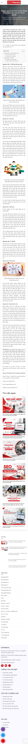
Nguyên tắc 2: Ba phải (11, 54)
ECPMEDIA (5, 648)
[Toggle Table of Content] (22, 51)
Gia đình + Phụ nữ (5, 603)
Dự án (2, 598)
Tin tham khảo (4, 627)
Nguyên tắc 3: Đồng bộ (11, 56)
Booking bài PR (4, 577)
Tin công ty (3, 624)
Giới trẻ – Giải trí (5, 606)
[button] (2, 2)
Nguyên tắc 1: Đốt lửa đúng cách (11, 53)
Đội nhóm (3, 601)
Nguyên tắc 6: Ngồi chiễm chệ (12, 61)
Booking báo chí (5, 582)
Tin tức (9, 17)
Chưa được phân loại (6, 590)
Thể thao (3, 616)
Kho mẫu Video (4, 608)
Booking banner (5, 580)
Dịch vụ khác (4, 595)
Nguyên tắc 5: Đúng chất (11, 59)
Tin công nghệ (4, 622)
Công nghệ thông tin (6, 593)
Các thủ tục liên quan (6, 587)
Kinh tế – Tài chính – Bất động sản (9, 611)
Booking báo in (4, 585)
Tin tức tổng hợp (5, 632)
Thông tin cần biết (5, 619)
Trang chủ (4, 17)
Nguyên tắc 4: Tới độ (9, 58)
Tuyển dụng (4, 637)
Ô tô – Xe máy (4, 614)
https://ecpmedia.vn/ (12, 387)
